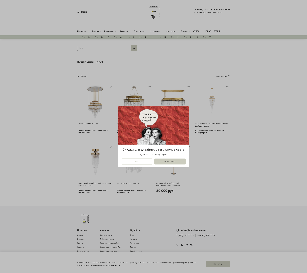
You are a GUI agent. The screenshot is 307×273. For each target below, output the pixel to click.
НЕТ (137, 161)
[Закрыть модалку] (184, 110)
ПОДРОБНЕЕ (170, 161)
